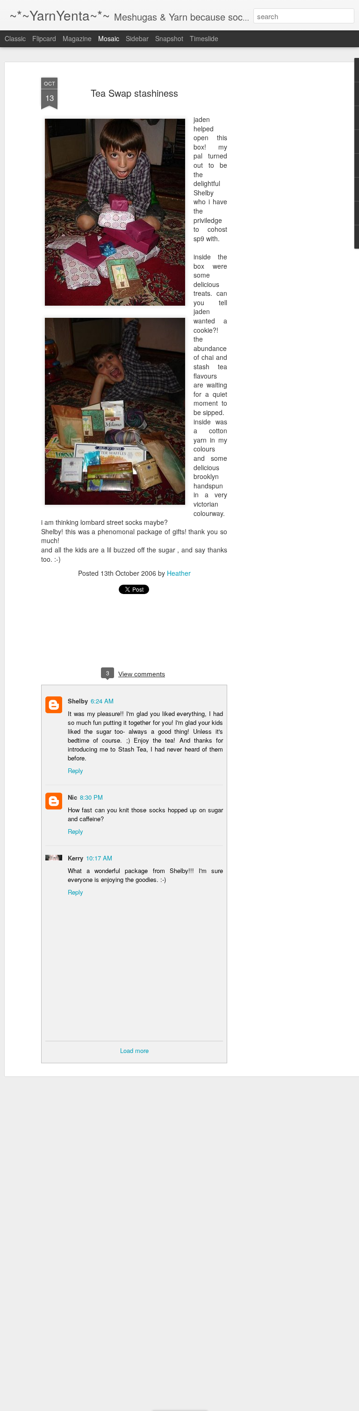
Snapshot (169, 38)
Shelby (78, 700)
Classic (15, 38)
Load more (134, 1050)
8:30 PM (91, 797)
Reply (75, 770)
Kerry (75, 857)
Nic (72, 797)
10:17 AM (99, 857)
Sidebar (137, 38)
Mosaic (108, 38)
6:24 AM (102, 700)
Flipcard (44, 38)
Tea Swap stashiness (134, 93)
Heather (179, 573)
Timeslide (204, 38)
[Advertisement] (278, 220)
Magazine (77, 38)
